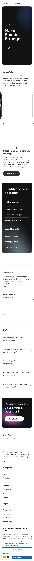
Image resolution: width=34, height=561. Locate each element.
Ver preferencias (7, 553)
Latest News (7, 490)
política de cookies (21, 543)
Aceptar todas (17, 557)
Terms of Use (7, 514)
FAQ (4, 493)
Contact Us (7, 497)
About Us (10, 174)
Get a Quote (13, 419)
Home (5, 474)
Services (6, 482)
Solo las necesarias (17, 549)
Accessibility (7, 522)
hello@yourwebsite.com (12, 439)
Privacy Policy (8, 510)
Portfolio (6, 486)
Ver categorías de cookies (10, 545)
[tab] (17, 339)
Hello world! (9, 294)
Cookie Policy (8, 518)
